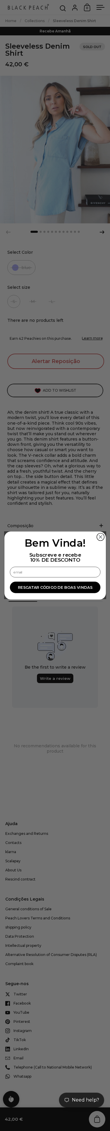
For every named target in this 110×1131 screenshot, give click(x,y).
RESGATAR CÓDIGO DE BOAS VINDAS (55, 587)
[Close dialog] (100, 536)
